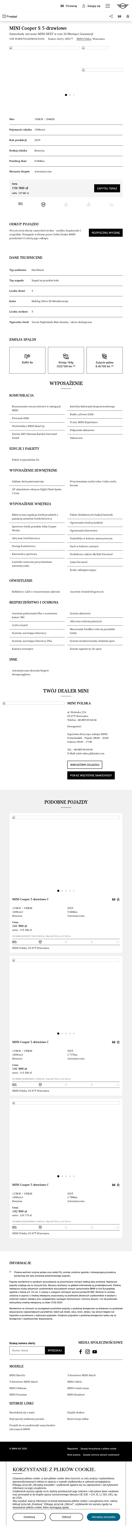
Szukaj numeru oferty (22, 1343)
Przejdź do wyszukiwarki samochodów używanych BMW (32, 1427)
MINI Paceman (18, 1394)
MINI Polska (83, 39)
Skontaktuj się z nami (21, 1412)
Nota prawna (73, 1454)
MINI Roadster (76, 1394)
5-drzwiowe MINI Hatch (23, 1381)
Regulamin (72, 1448)
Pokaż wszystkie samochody (91, 775)
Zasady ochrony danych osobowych (101, 1454)
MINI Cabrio (74, 1381)
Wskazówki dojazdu (84, 765)
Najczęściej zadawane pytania (26, 1419)
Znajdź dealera (75, 1412)
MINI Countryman (78, 1388)
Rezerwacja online (78, 1419)
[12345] (66, 856)
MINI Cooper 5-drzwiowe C (30, 899)
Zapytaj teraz (107, 188)
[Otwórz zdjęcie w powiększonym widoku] (44, 72)
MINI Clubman (17, 1388)
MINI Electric (17, 1375)
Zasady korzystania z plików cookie (98, 1448)
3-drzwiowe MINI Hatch (81, 1375)
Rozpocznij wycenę (106, 232)
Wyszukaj (55, 1350)
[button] (108, 6)
